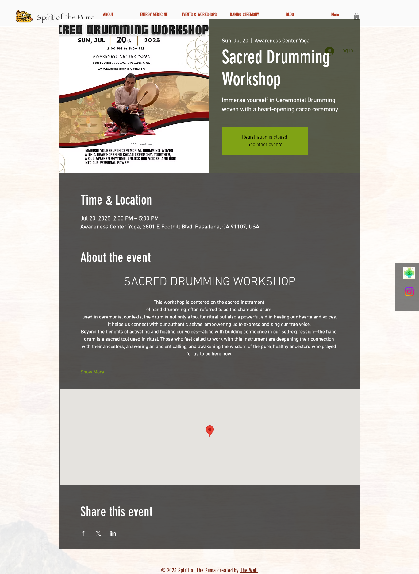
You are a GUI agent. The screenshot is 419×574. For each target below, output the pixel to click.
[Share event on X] (98, 533)
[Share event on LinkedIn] (113, 533)
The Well (249, 570)
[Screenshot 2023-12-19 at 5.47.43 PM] (409, 273)
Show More (92, 372)
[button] (356, 16)
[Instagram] (409, 292)
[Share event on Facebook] (83, 533)
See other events (265, 145)
